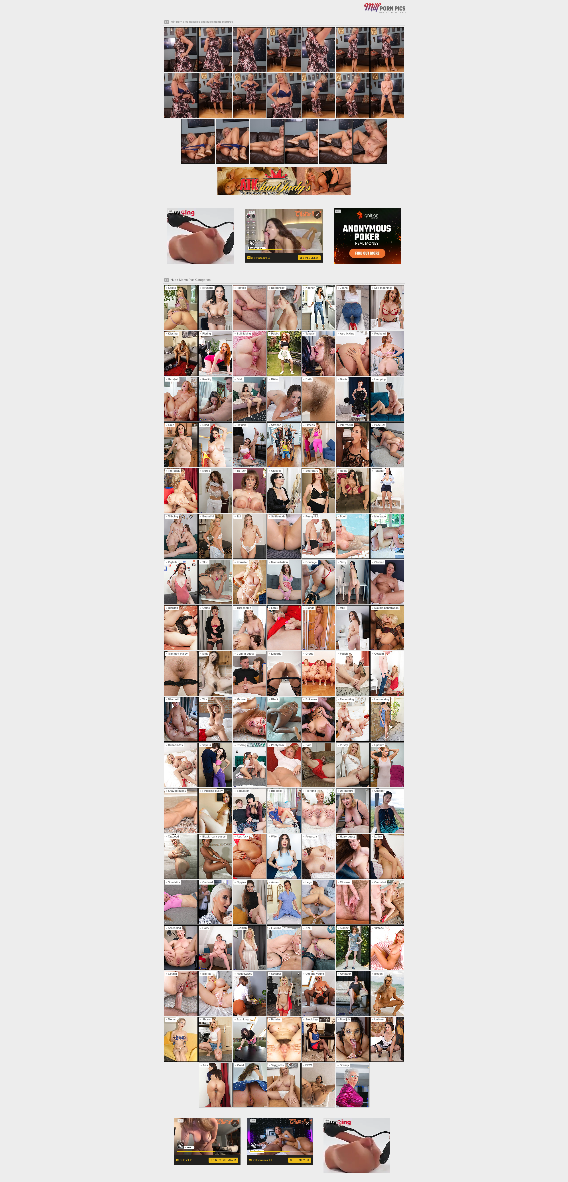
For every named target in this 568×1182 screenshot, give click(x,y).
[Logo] (385, 7)
